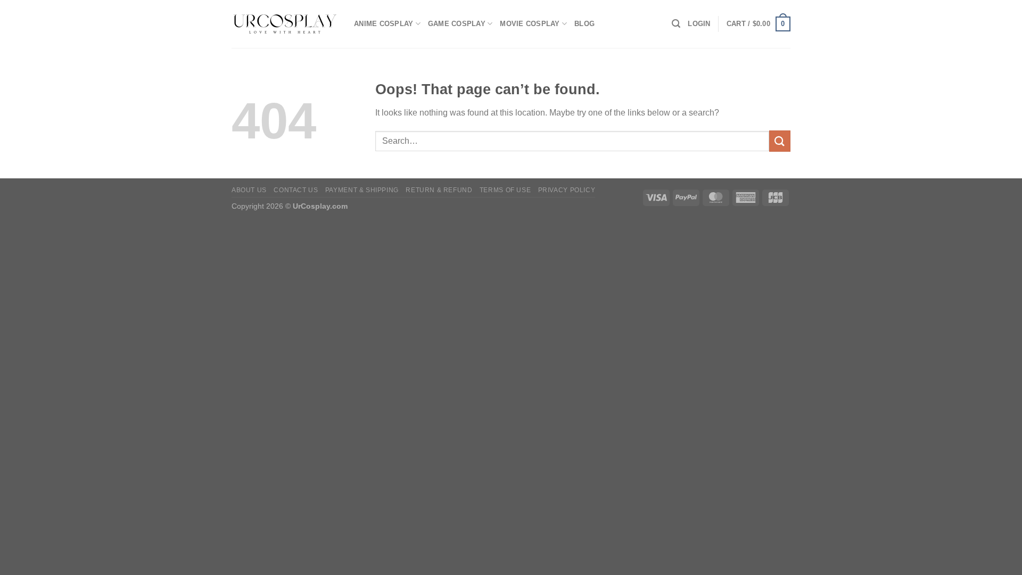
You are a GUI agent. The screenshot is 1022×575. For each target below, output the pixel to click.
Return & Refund (439, 190)
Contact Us (296, 190)
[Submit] (779, 140)
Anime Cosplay (383, 24)
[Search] (676, 23)
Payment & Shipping (362, 190)
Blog (584, 24)
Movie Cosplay (529, 24)
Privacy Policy (567, 190)
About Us (249, 190)
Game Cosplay (456, 24)
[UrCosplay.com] (285, 24)
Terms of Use (505, 190)
